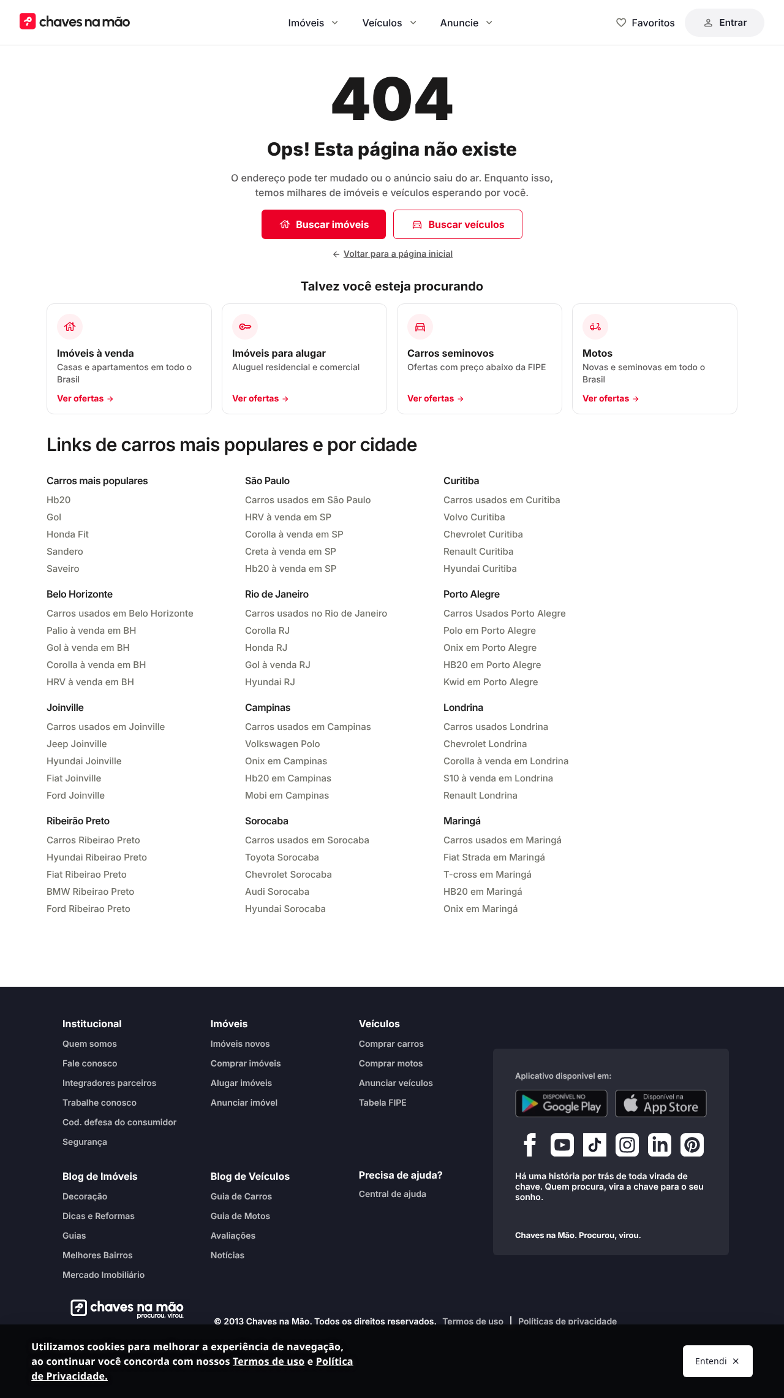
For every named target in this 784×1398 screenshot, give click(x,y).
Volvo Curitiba (474, 517)
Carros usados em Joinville (106, 726)
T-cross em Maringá (487, 874)
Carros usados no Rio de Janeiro (316, 613)
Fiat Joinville (74, 778)
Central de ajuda (392, 1194)
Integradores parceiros (109, 1083)
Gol (54, 517)
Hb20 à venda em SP (290, 568)
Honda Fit (68, 534)
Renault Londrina (480, 795)
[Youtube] (562, 1148)
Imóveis (306, 23)
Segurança (84, 1142)
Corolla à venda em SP (294, 534)
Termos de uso (472, 1321)
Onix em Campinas (286, 761)
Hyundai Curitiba (480, 568)
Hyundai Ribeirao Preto (97, 857)
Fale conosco (90, 1063)
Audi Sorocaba (277, 891)
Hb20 (58, 500)
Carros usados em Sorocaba (307, 840)
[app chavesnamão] (561, 1104)
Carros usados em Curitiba (501, 500)
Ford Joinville (76, 795)
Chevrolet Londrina (485, 744)
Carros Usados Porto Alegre (504, 613)
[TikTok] (594, 1148)
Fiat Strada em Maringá (494, 857)
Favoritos (653, 23)
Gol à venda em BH (88, 647)
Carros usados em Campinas (308, 726)
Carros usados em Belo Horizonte (120, 613)
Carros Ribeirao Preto (93, 840)
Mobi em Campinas (287, 795)
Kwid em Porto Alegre (490, 682)
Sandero (65, 551)
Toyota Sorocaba (282, 857)
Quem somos (89, 1044)
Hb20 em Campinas (288, 778)
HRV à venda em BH (90, 682)
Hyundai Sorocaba (285, 908)
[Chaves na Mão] (75, 22)
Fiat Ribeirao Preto (87, 874)
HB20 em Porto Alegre (492, 665)
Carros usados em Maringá (502, 840)
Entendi (711, 1361)
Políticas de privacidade (567, 1321)
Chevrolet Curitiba (483, 534)
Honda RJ (266, 647)
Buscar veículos (466, 224)
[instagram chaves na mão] (627, 1148)
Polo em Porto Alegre (489, 630)
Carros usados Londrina (495, 726)
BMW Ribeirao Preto (90, 891)
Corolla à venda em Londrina (505, 761)
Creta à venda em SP (290, 551)
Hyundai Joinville (84, 761)
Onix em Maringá (480, 908)
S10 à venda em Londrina (498, 778)
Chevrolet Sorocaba (288, 874)
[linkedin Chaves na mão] (659, 1148)
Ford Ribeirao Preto (88, 908)
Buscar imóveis (332, 224)
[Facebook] (530, 1148)
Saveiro (63, 568)
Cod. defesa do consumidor (119, 1122)
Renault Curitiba (478, 551)
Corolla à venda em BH (96, 665)
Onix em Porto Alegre (490, 647)
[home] (123, 1309)
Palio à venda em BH (91, 630)
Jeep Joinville (77, 744)
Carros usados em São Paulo (308, 500)
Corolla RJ (267, 630)
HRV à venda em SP (288, 517)
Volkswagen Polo (282, 744)
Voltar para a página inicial (398, 254)
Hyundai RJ (270, 682)
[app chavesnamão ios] (661, 1104)
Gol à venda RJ (278, 665)
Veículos (382, 23)
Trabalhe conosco (99, 1103)
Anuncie (459, 23)
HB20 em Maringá (482, 891)
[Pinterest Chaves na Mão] (692, 1148)
